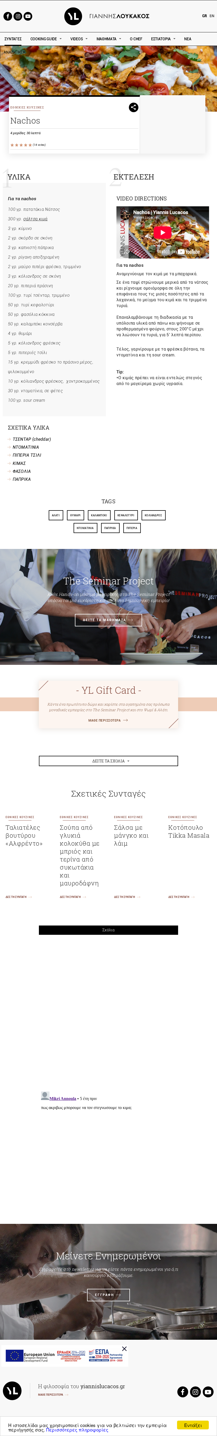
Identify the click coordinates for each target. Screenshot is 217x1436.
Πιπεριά (131, 528)
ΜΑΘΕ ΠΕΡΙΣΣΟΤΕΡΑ (104, 720)
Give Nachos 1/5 (12, 145)
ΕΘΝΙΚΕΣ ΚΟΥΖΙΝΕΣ (27, 107)
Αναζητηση (52, 52)
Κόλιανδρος (153, 515)
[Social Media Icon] (8, 15)
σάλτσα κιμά (35, 218)
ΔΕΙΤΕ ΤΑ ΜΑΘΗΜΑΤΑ (104, 620)
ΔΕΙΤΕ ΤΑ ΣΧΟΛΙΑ (108, 760)
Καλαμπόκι (99, 515)
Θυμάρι (75, 515)
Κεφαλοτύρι (125, 515)
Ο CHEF (136, 39)
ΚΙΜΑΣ (19, 463)
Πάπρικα (110, 528)
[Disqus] (108, 1012)
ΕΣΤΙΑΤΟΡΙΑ (161, 39)
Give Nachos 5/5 (30, 145)
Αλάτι (56, 515)
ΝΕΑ (187, 39)
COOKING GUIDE (43, 39)
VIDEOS (76, 39)
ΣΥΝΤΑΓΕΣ (13, 39)
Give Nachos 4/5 (26, 145)
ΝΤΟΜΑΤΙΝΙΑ (26, 447)
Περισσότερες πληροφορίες (77, 1429)
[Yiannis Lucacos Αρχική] (108, 15)
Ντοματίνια (85, 528)
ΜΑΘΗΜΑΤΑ (107, 39)
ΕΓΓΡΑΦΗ (104, 1295)
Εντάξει (193, 1425)
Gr (204, 16)
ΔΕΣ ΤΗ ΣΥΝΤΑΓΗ (16, 897)
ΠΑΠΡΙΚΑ (22, 479)
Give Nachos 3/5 (21, 145)
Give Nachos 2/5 (17, 145)
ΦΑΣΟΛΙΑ (22, 471)
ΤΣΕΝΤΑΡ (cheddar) (32, 439)
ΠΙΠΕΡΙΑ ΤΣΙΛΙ (27, 455)
